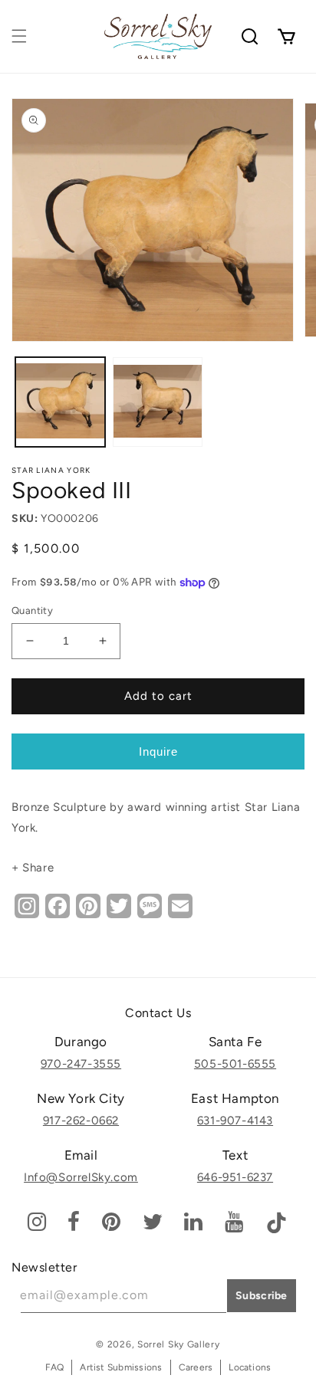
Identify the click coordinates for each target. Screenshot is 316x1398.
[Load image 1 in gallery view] (60, 402)
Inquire (158, 751)
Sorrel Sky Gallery (178, 1344)
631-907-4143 (235, 1120)
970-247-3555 (81, 1064)
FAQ (54, 1367)
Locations (250, 1367)
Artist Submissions (121, 1367)
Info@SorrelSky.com (81, 1177)
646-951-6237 (235, 1177)
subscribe (261, 1295)
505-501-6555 (235, 1064)
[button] (19, 36)
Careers (196, 1367)
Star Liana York (51, 470)
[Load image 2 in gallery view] (157, 402)
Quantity (32, 610)
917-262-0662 (81, 1120)
